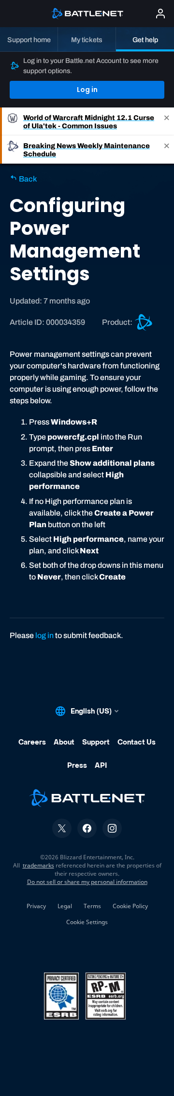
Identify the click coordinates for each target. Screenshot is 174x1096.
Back (27, 179)
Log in (87, 89)
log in (44, 635)
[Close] (167, 121)
